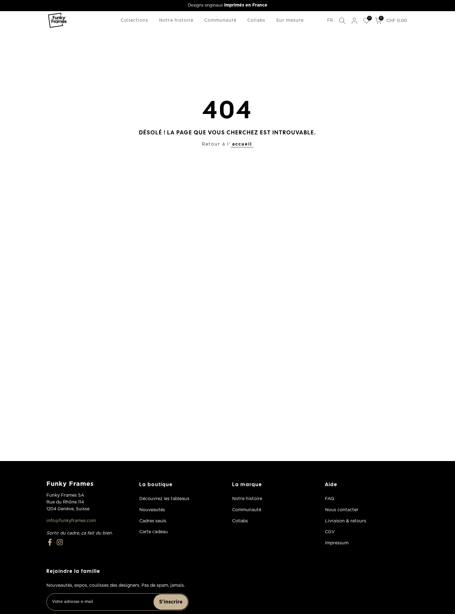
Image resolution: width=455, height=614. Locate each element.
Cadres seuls (152, 521)
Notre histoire (176, 20)
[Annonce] (227, 5)
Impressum (337, 543)
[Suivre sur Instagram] (59, 542)
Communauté (220, 20)
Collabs (256, 20)
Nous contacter (341, 510)
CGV (330, 532)
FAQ (329, 499)
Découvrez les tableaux (164, 499)
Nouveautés (152, 510)
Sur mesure (290, 20)
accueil (242, 144)
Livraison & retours (345, 521)
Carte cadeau (153, 532)
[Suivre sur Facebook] (49, 542)
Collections (134, 20)
